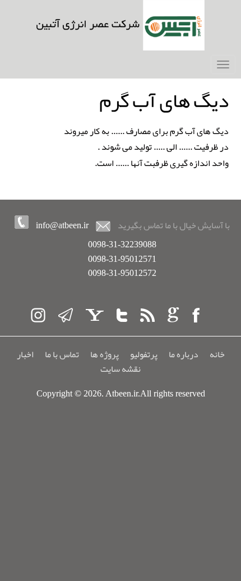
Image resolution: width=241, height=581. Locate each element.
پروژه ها (104, 354)
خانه (217, 354)
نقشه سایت (120, 369)
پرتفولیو (143, 354)
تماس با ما (62, 354)
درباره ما (183, 354)
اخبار (25, 354)
